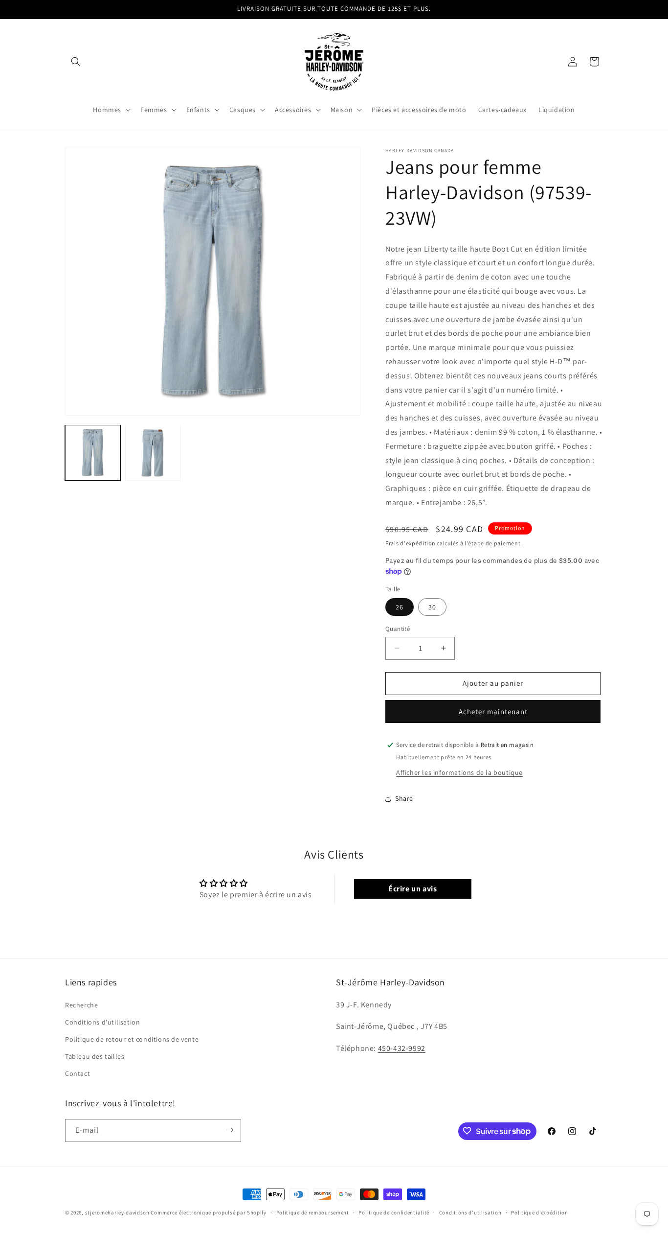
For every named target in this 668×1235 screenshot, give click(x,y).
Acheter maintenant (493, 711)
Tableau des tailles (94, 1056)
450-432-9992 (401, 1048)
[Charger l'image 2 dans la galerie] (152, 452)
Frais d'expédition (410, 543)
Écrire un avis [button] (412, 889)
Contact (77, 1074)
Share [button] (404, 798)
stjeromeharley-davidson (117, 1212)
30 (432, 607)
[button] (76, 61)
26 (399, 607)
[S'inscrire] (230, 1130)
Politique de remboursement (312, 1212)
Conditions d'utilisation (102, 1022)
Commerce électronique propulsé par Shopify (208, 1212)
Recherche (81, 1005)
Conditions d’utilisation (470, 1212)
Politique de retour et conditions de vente (132, 1039)
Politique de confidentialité (393, 1212)
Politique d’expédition (539, 1212)
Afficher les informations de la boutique (459, 772)
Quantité (397, 629)
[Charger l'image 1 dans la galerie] (92, 452)
